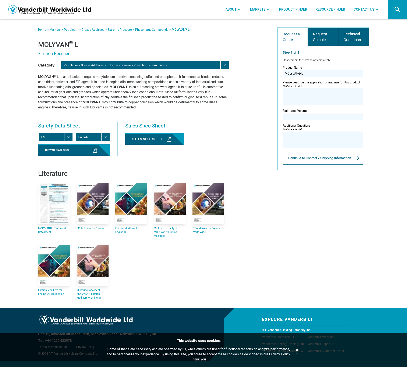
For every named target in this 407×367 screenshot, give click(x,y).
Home (42, 29)
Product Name (292, 67)
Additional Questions (297, 127)
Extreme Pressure (120, 29)
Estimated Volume (295, 110)
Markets (55, 29)
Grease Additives (93, 29)
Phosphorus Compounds (151, 29)
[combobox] (145, 65)
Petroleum (71, 29)
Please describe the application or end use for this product (321, 84)
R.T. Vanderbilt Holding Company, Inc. (286, 330)
